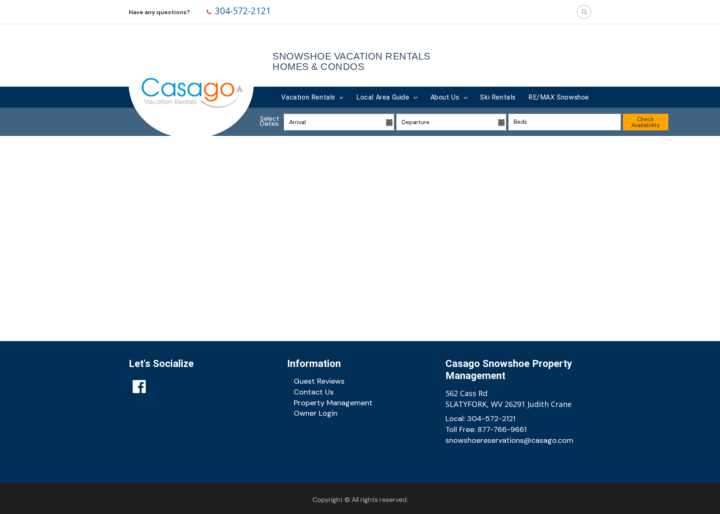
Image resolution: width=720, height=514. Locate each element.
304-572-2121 (243, 11)
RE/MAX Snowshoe (558, 97)
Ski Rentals (498, 97)
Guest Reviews (319, 381)
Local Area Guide (383, 97)
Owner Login (316, 413)
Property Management (333, 403)
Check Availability (645, 122)
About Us (445, 97)
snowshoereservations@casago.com (509, 440)
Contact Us (314, 392)
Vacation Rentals (308, 97)
